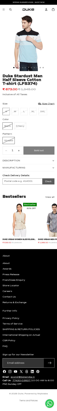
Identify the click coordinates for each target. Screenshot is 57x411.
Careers (7, 291)
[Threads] (27, 371)
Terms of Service (12, 324)
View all (49, 197)
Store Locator (11, 285)
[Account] (46, 9)
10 (40, 67)
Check (48, 181)
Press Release (11, 274)
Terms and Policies (28, 400)
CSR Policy (9, 340)
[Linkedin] (32, 371)
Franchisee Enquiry (14, 280)
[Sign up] (49, 362)
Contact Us (9, 297)
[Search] (10, 9)
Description (11, 161)
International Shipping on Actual (21, 335)
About (6, 263)
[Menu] (3, 9)
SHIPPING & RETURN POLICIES (21, 329)
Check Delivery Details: (16, 175)
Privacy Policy (11, 318)
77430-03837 (22, 380)
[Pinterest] (38, 371)
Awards (7, 269)
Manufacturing (14, 168)
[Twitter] (21, 371)
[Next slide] (51, 223)
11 (43, 67)
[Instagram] (10, 371)
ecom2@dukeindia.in (23, 377)
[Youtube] (15, 371)
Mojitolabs (42, 394)
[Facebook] (4, 371)
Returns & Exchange (14, 302)
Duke (20, 394)
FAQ (5, 346)
